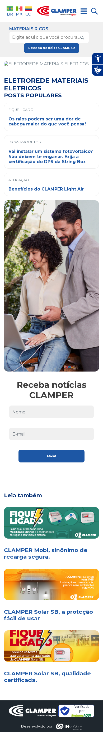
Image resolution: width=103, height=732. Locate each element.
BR (10, 14)
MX (19, 14)
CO (28, 14)
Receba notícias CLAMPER (51, 48)
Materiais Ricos (28, 28)
